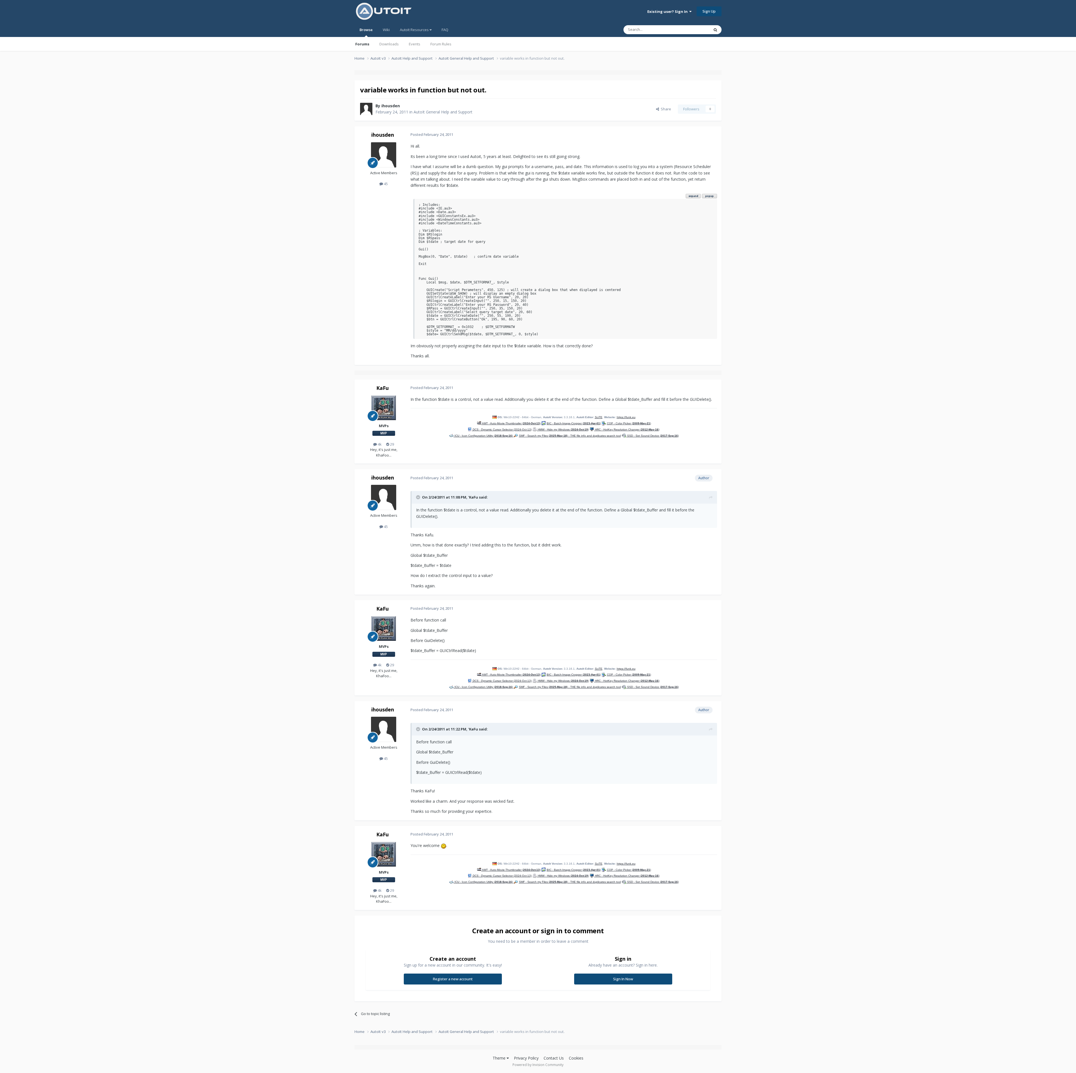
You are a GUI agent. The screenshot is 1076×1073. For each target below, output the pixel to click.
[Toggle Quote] (418, 497)
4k (379, 444)
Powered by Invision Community (538, 1064)
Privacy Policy (526, 1058)
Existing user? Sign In (668, 11)
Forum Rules (440, 43)
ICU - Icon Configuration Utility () (484, 435)
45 (385, 183)
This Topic (693, 29)
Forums (362, 43)
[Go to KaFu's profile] (383, 407)
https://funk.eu (626, 417)
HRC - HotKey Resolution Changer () (626, 429)
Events (414, 43)
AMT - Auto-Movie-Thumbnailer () (511, 423)
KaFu (382, 388)
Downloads (389, 43)
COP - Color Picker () (629, 423)
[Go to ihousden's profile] (366, 109)
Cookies (576, 1058)
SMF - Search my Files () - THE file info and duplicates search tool (570, 435)
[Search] (715, 29)
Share (665, 108)
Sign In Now (623, 978)
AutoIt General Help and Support (443, 112)
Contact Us (554, 1058)
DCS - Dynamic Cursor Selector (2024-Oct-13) (502, 429)
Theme (500, 1058)
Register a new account (453, 978)
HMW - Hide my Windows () (563, 429)
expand (693, 196)
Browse (366, 29)
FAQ (445, 29)
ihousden (390, 105)
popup (709, 196)
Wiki (386, 29)
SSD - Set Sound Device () (652, 435)
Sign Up (709, 11)
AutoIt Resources (415, 29)
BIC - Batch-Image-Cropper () (574, 423)
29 (391, 444)
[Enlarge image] (443, 845)
